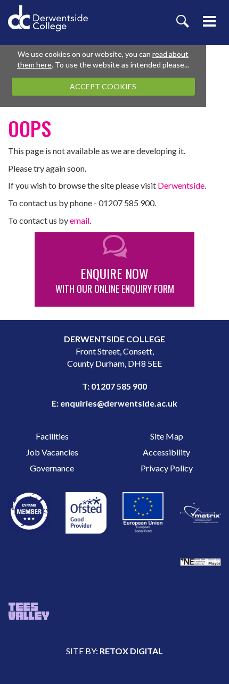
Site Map (166, 436)
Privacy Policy (167, 468)
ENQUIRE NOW (114, 279)
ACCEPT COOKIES (103, 86)
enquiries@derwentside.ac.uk (118, 403)
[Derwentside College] (48, 11)
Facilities (52, 436)
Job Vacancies (52, 452)
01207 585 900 (119, 386)
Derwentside (181, 185)
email (79, 220)
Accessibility (166, 452)
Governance (52, 468)
